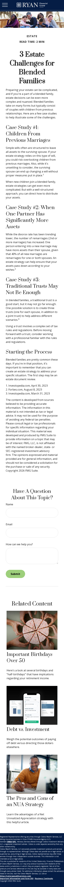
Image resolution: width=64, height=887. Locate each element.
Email (9, 524)
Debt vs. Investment (28, 729)
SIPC (14, 841)
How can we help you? (19, 544)
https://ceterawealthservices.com (15, 876)
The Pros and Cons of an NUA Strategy (30, 801)
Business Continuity (44, 878)
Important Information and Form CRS (16, 878)
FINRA (9, 841)
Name (9, 504)
